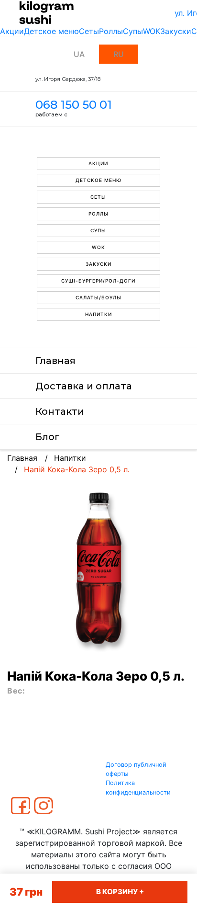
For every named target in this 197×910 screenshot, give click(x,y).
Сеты (89, 31)
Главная (55, 360)
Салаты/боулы (98, 297)
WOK (151, 31)
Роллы (111, 31)
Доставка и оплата (83, 386)
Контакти (59, 411)
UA (79, 54)
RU (118, 54)
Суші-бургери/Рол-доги (98, 281)
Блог (47, 437)
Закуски (175, 31)
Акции (12, 31)
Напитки (98, 314)
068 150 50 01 (73, 105)
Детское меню (51, 31)
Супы (133, 31)
